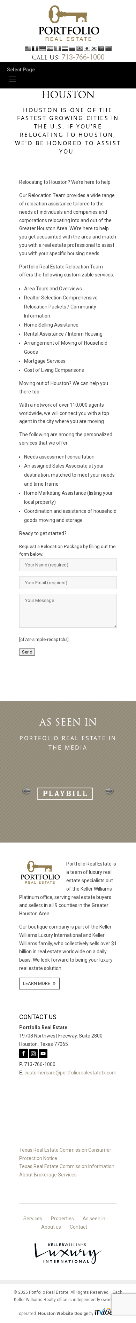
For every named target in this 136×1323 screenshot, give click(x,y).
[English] (28, 49)
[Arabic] (101, 49)
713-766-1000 (83, 57)
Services (32, 1218)
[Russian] (72, 49)
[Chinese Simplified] (108, 49)
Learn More (36, 983)
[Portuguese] (79, 49)
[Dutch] (65, 49)
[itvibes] (106, 1313)
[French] (35, 49)
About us (51, 1227)
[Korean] (94, 49)
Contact (78, 1227)
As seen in (94, 1218)
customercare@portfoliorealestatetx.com (70, 1072)
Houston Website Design (63, 1313)
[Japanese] (87, 49)
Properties (62, 1218)
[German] (42, 49)
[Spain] (50, 49)
